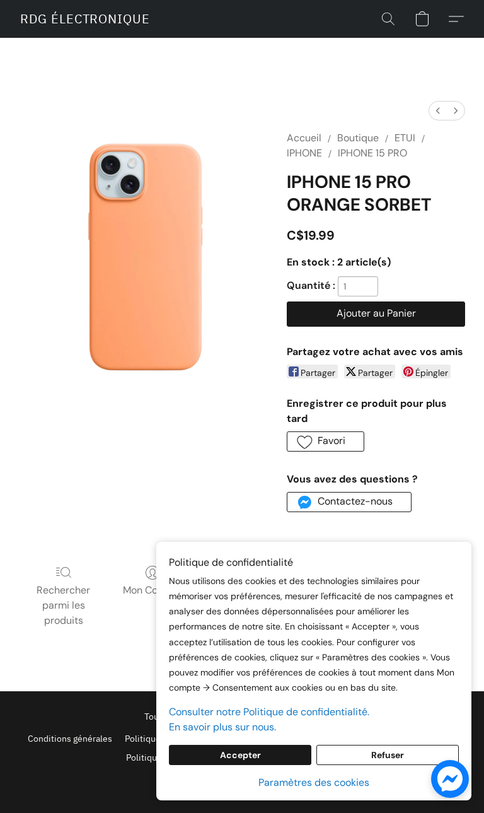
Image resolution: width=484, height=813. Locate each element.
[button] (85, 19)
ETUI (405, 137)
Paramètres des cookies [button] (313, 782)
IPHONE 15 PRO (372, 153)
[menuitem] (438, 111)
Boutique (358, 137)
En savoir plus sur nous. (222, 727)
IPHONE (304, 153)
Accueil (304, 137)
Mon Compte (152, 590)
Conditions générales (70, 738)
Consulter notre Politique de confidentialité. (269, 711)
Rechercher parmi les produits (63, 605)
